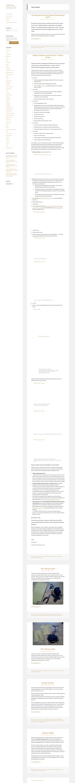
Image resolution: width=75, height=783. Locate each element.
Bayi (7, 60)
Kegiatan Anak (9, 80)
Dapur (7, 64)
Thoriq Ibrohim (9, 135)
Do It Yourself (40, 615)
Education (43, 720)
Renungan (8, 123)
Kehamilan (8, 82)
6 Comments (43, 770)
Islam (7, 76)
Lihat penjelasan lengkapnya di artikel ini (51, 499)
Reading (32, 721)
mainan (34, 47)
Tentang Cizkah (9, 14)
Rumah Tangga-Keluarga (11, 129)
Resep (7, 125)
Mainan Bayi (33, 557)
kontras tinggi (44, 85)
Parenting (8, 18)
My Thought (8, 99)
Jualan (7, 78)
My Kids (7, 96)
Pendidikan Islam (9, 109)
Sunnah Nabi (8, 133)
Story (7, 131)
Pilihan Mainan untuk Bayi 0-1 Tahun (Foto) (48, 56)
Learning (53, 720)
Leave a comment (41, 47)
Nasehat (7, 101)
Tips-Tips (8, 137)
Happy (46, 720)
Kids (50, 615)
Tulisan (7, 20)
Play (59, 720)
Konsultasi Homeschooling (11, 22)
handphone (33, 770)
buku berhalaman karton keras (47, 198)
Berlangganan (13, 42)
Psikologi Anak (9, 117)
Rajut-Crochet (9, 121)
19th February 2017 (45, 19)
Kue (6, 90)
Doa (39, 720)
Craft (63, 46)
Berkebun (8, 62)
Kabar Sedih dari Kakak (11, 175)
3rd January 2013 (45, 684)
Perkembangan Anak (10, 113)
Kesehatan (8, 84)
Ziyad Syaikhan (9, 147)
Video (7, 145)
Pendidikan (8, 105)
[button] (48, 633)
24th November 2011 (45, 734)
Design (7, 66)
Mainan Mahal (48, 733)
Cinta (37, 720)
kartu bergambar (59, 207)
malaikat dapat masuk (39, 508)
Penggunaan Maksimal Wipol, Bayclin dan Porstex (11, 157)
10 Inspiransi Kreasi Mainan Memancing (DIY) (48, 16)
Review (7, 127)
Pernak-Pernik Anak (10, 115)
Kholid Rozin (8, 88)
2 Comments (38, 671)
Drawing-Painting (9, 70)
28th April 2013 (45, 570)
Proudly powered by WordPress (37, 780)
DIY (31, 47)
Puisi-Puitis (8, 119)
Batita (7, 58)
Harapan (49, 720)
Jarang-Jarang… (48, 683)
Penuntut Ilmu (9, 111)
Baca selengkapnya (36, 38)
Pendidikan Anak (9, 107)
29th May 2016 (45, 59)
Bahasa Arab (8, 54)
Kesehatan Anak (9, 86)
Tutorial (7, 141)
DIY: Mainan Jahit (48, 569)
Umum (7, 143)
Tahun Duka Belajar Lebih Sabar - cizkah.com (11, 169)
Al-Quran (8, 50)
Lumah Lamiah (9, 94)
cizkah (7, 160)
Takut (36, 721)
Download (8, 68)
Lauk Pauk (8, 92)
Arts (7, 52)
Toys (56, 615)
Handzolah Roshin (9, 72)
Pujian (62, 720)
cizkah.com (10, 5)
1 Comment (40, 557)
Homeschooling (9, 16)
